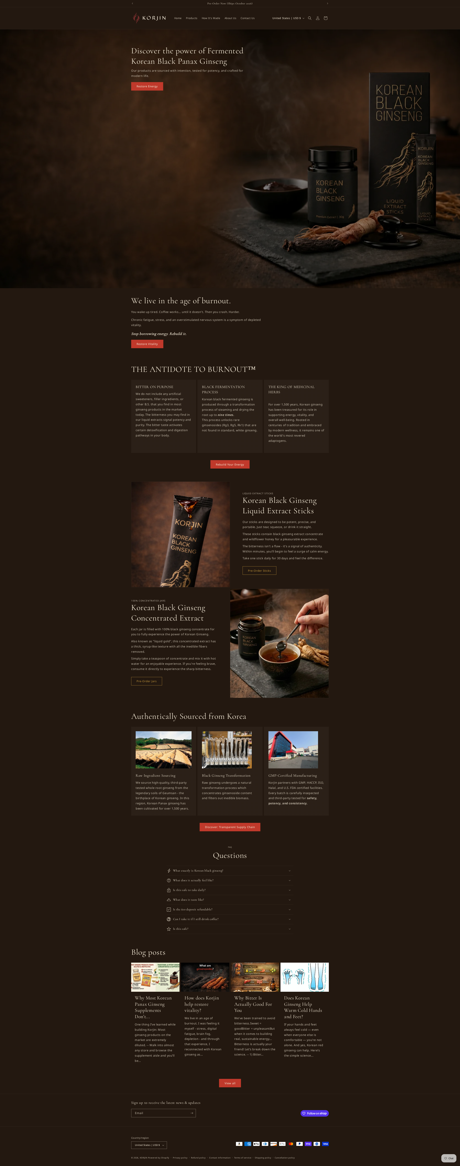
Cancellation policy (285, 1157)
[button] (310, 18)
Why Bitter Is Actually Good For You (253, 1004)
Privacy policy (180, 1157)
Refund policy (198, 1157)
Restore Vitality (147, 344)
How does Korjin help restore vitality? (202, 1004)
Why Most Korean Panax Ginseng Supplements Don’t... (153, 1007)
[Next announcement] (328, 3)
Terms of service (242, 1157)
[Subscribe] (192, 1113)
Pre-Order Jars (147, 681)
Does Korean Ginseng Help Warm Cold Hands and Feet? (303, 1007)
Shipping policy (263, 1157)
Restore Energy (147, 86)
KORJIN (143, 1157)
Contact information (220, 1157)
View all (230, 1083)
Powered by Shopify (158, 1157)
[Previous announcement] (132, 3)
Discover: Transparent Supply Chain (230, 827)
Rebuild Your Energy (230, 464)
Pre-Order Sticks (259, 570)
